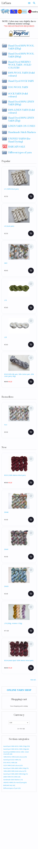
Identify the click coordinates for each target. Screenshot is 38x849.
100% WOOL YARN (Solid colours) (15, 757)
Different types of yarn (11, 788)
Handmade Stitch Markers (13, 780)
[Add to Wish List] (31, 172)
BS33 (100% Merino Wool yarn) (15, 475)
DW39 (6, 586)
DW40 (6, 512)
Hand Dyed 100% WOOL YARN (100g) (16, 749)
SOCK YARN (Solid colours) (12, 765)
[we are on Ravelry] (32, 11)
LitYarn (6, 3)
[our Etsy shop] (22, 11)
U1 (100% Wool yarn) (11, 189)
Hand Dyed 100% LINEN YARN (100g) (15, 768)
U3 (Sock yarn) (9, 226)
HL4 (5, 425)
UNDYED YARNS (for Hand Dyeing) (14, 782)
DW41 (6, 549)
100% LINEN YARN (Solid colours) (14, 771)
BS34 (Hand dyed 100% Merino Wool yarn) (18, 660)
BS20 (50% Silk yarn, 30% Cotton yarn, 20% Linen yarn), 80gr (19, 375)
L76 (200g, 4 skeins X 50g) (13, 623)
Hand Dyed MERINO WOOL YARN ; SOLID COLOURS (16, 753)
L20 (5, 337)
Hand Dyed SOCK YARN (12, 760)
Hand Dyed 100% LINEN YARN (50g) (15, 774)
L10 (5, 300)
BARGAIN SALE (9, 785)
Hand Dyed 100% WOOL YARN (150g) (16, 746)
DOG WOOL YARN (10, 762)
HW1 (5, 263)
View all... (33, 680)
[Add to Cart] (31, 196)
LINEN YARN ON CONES (11, 777)
